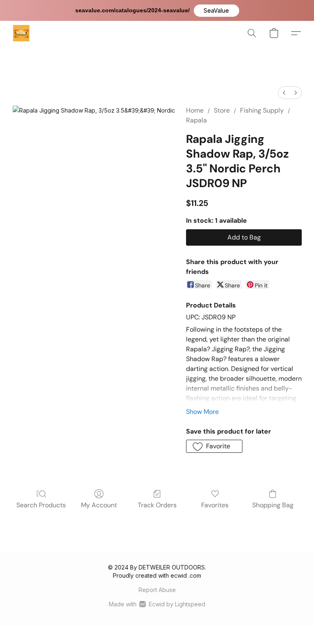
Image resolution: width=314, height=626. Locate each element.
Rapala (196, 120)
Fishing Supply (262, 110)
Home (195, 110)
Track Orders (157, 505)
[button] (216, 11)
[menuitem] (284, 93)
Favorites (215, 505)
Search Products (41, 505)
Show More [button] (202, 411)
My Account (99, 505)
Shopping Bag (273, 505)
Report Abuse (157, 589)
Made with (157, 604)
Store (222, 110)
